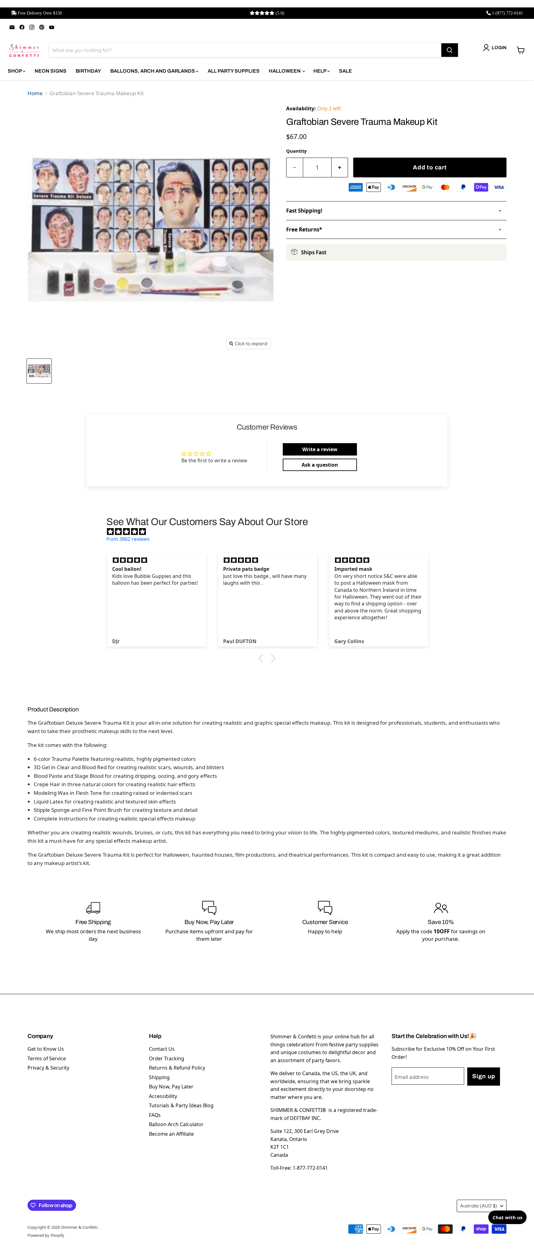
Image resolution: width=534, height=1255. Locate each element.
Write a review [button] (319, 449)
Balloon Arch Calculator (176, 1124)
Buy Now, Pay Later (171, 1086)
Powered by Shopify (46, 1235)
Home (35, 93)
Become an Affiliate (171, 1133)
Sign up (483, 1076)
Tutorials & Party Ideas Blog (181, 1105)
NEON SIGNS (50, 71)
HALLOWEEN (285, 71)
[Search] (449, 50)
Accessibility (163, 1096)
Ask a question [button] (320, 464)
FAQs (155, 1115)
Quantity (296, 151)
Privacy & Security (48, 1067)
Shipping (159, 1077)
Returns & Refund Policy (177, 1067)
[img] (270, 531)
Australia (478, 1206)
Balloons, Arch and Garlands (153, 71)
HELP (320, 71)
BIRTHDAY (88, 71)
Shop (15, 71)
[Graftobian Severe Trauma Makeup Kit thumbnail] (39, 371)
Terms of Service (47, 1058)
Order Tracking (166, 1058)
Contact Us (162, 1048)
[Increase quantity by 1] (340, 168)
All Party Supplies (234, 71)
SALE (345, 71)
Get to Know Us (46, 1048)
